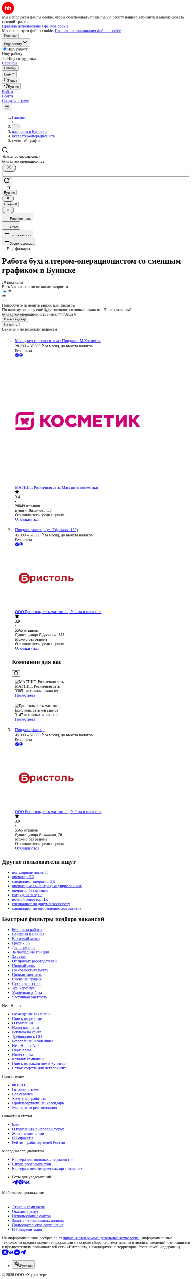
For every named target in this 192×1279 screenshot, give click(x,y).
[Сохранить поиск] (7, 181)
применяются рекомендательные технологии (101, 1238)
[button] (7, 91)
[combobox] (25, 156)
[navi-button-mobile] (7, 107)
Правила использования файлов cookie (88, 30)
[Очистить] (9, 168)
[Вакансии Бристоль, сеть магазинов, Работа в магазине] (101, 578)
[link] (10, 80)
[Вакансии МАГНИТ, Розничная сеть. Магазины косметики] (101, 421)
